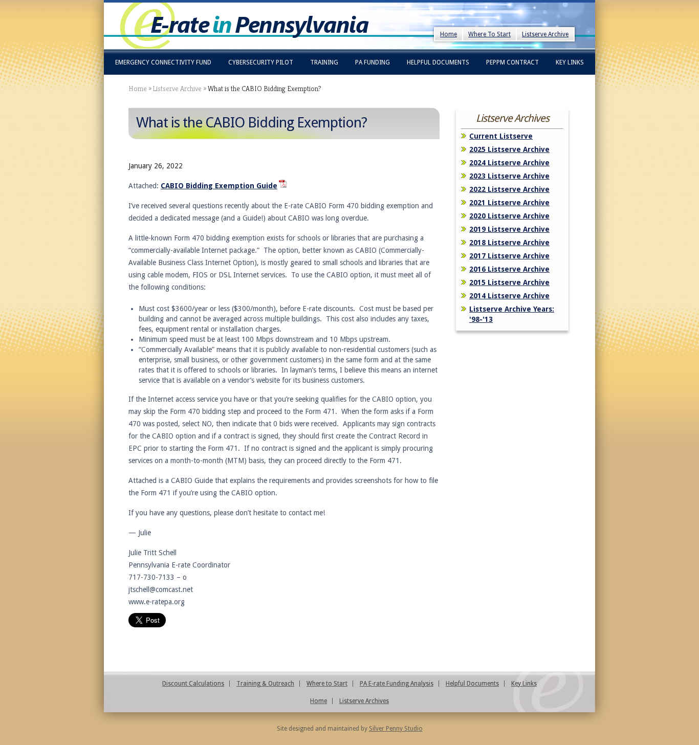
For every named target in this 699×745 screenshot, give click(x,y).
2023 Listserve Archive (509, 176)
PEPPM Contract (512, 62)
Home (448, 34)
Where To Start (489, 34)
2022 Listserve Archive (509, 189)
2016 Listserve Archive (509, 269)
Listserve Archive (545, 34)
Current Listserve (501, 136)
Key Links (570, 62)
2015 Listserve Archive (509, 282)
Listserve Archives (364, 701)
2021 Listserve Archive (509, 203)
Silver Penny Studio (396, 728)
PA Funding (372, 62)
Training (324, 62)
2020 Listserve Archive (509, 216)
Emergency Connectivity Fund (163, 62)
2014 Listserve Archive (509, 296)
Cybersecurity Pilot (260, 62)
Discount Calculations (193, 683)
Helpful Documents (438, 62)
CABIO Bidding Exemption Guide (219, 186)
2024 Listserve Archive (509, 163)
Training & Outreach (265, 683)
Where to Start (327, 683)
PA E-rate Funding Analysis (396, 683)
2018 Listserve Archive (509, 242)
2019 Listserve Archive (509, 229)
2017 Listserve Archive (509, 256)
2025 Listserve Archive (509, 149)
